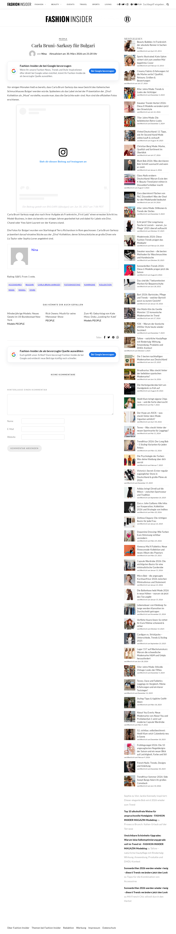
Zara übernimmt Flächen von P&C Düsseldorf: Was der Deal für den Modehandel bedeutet (152, 196)
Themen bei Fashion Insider (46, 927)
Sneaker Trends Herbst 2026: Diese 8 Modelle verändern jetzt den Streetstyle (153, 106)
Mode (12, 290)
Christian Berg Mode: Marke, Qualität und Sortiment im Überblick (151, 149)
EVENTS (70, 4)
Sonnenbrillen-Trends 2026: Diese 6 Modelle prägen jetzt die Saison (153, 269)
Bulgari (30, 284)
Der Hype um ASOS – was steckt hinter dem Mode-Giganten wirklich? (150, 415)
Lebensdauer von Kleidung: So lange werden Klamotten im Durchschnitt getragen (151, 608)
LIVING (108, 4)
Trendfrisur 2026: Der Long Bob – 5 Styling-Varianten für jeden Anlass (152, 444)
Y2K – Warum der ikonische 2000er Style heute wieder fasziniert (150, 326)
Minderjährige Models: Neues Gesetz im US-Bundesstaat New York (23, 316)
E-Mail (10, 429)
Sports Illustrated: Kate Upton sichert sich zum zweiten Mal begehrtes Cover (151, 59)
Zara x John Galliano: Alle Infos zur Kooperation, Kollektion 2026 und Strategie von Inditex (152, 506)
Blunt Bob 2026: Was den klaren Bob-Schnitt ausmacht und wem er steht (153, 163)
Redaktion (68, 927)
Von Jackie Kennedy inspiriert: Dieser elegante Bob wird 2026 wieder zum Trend (145, 800)
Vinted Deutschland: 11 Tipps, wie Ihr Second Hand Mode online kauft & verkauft (152, 134)
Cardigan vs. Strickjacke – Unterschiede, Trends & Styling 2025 (152, 637)
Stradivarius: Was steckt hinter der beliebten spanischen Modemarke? (152, 373)
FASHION (39, 4)
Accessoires (15, 284)
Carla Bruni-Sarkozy (49, 284)
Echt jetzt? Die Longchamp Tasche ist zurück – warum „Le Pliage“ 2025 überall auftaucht (152, 225)
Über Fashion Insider (18, 927)
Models (11, 323)
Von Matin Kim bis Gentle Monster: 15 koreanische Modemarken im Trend (149, 312)
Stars (32, 290)
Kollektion (105, 284)
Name (10, 421)
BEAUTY (55, 4)
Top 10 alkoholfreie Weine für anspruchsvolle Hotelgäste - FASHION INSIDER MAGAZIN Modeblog (144, 815)
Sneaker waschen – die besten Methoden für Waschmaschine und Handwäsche (152, 254)
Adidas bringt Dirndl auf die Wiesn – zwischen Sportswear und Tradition (151, 491)
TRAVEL (83, 4)
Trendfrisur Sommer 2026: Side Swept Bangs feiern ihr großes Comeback (152, 779)
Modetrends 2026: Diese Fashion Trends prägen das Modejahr (150, 239)
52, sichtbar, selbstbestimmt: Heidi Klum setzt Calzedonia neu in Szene (153, 733)
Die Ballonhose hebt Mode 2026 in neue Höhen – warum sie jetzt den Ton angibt (153, 593)
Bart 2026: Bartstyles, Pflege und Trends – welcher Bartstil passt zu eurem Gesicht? (151, 297)
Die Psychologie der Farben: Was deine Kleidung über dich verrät (151, 459)
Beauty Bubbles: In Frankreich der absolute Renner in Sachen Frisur (152, 44)
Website (11, 437)
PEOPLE (63, 39)
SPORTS (96, 4)
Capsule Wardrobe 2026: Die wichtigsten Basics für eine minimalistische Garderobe (151, 564)
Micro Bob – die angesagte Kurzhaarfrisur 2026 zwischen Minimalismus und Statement (152, 578)
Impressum (94, 927)
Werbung (81, 927)
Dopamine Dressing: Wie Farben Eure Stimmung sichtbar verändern (153, 534)
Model (22, 290)
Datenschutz (109, 927)
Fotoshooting (72, 284)
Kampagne (89, 284)
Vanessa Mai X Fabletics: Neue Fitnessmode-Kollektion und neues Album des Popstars (152, 549)
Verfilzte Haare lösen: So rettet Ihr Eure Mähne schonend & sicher (152, 622)
